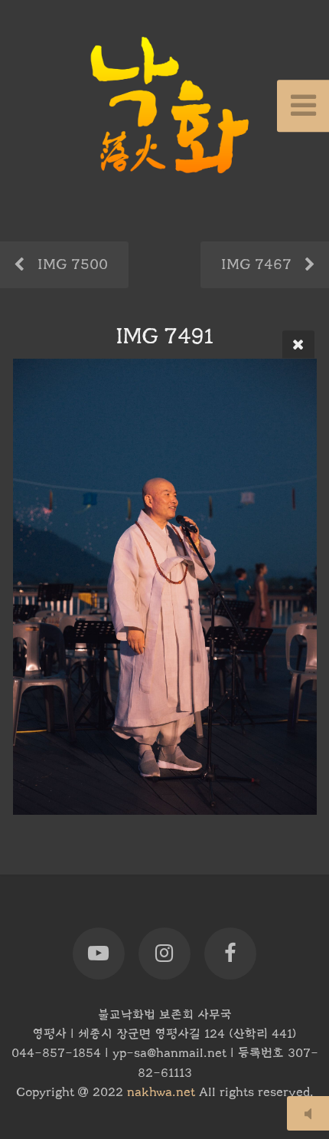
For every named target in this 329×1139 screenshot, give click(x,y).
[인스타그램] (164, 953)
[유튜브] (99, 953)
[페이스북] (230, 953)
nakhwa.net (161, 1092)
